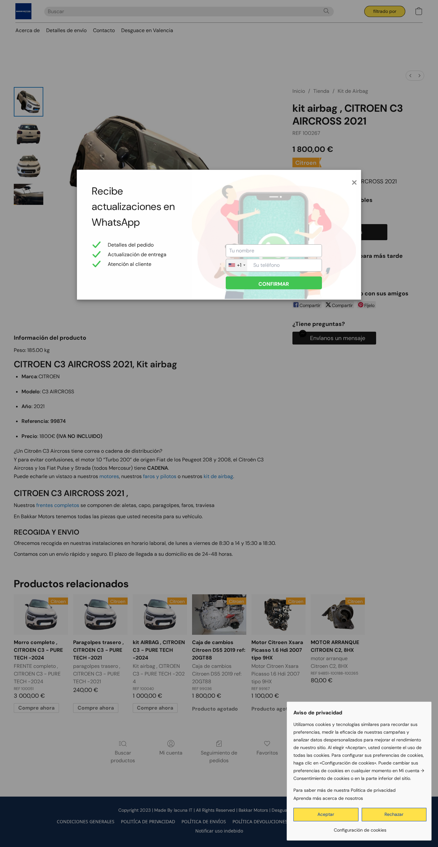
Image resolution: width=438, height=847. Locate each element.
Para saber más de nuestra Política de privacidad (344, 790)
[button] (325, 814)
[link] (359, 827)
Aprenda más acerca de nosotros (328, 798)
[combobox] (236, 265)
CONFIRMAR (273, 284)
